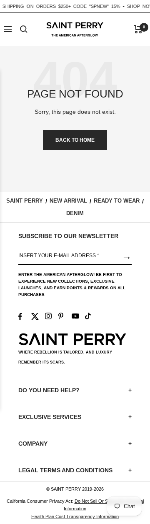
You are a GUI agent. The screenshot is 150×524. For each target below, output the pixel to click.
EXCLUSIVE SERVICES (75, 417)
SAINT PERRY (24, 201)
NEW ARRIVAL (68, 201)
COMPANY (75, 443)
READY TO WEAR (117, 201)
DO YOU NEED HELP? (75, 390)
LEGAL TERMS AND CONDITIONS (75, 470)
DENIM (75, 213)
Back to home (75, 140)
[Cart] (138, 29)
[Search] (24, 29)
